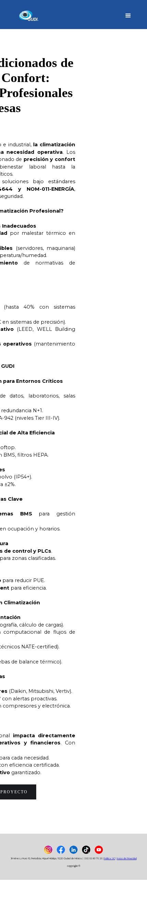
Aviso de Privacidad (127, 858)
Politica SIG (109, 858)
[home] (30, 14)
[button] (128, 14)
